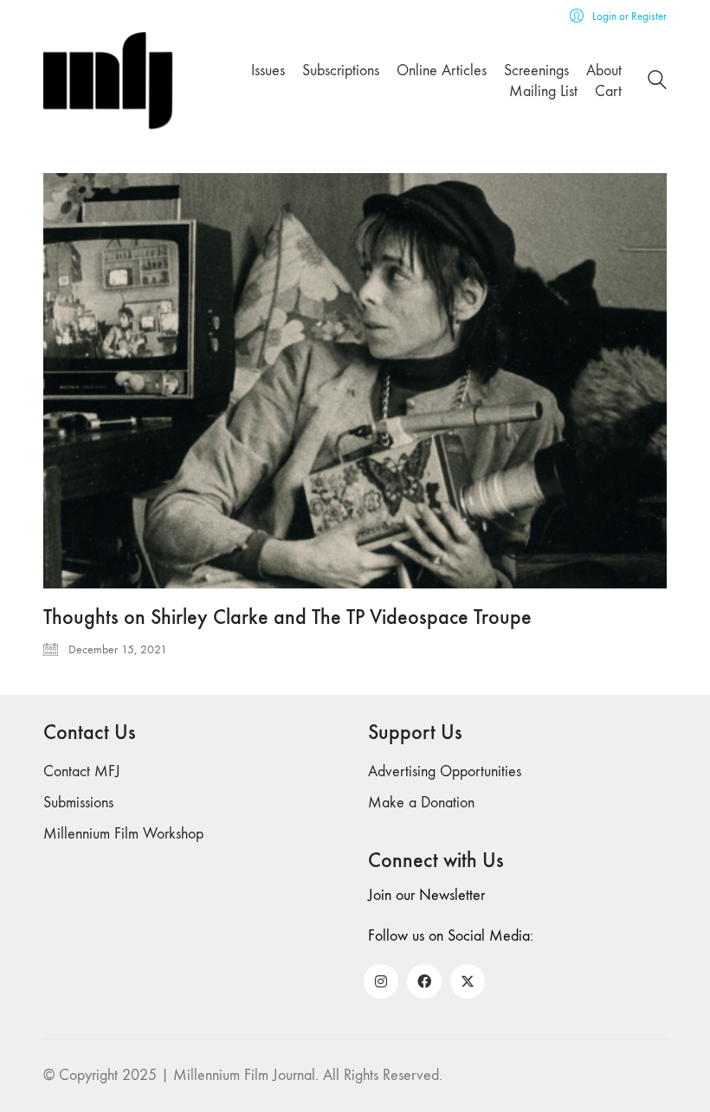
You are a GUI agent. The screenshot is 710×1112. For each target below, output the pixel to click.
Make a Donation (421, 803)
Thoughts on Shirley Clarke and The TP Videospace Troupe (287, 617)
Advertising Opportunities (444, 771)
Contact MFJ (81, 771)
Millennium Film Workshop (123, 834)
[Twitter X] (467, 981)
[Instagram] (381, 981)
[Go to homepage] (108, 81)
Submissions (78, 803)
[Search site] (657, 82)
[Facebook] (424, 981)
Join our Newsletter (426, 895)
